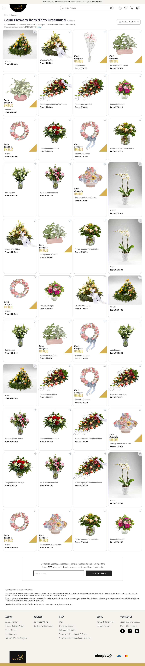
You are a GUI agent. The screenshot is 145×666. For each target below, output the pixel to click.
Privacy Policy (103, 626)
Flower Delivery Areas (14, 626)
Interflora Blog (11, 634)
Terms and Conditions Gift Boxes (73, 634)
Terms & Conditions (105, 622)
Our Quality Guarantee (43, 626)
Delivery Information (67, 630)
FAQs (61, 622)
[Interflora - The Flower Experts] (18, 657)
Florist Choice (11, 630)
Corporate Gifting (41, 622)
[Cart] (132, 8)
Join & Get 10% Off (99, 573)
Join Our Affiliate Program (16, 638)
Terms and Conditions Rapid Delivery (74, 638)
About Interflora (11, 622)
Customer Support (66, 626)
